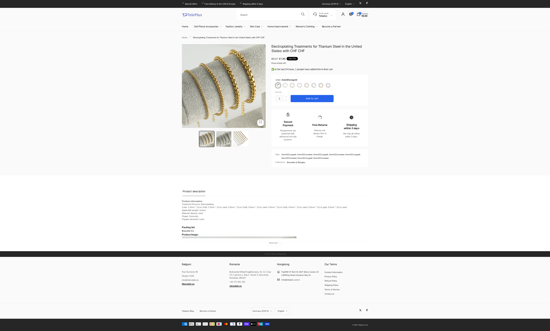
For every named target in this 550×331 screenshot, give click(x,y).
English (348, 4)
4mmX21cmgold (352, 154)
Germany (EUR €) (330, 4)
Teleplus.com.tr (363, 325)
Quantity (278, 92)
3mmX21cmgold (320, 154)
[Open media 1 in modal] (224, 86)
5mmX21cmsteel (321, 158)
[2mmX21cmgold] (278, 85)
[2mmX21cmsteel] (285, 85)
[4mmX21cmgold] (306, 85)
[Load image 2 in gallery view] (223, 139)
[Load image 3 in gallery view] (240, 139)
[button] (362, 15)
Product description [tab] (194, 191)
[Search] (303, 15)
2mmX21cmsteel (304, 154)
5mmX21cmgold (305, 158)
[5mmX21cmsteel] (328, 85)
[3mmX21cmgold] (292, 85)
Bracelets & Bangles (296, 162)
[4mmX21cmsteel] (313, 85)
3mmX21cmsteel (336, 154)
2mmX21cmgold (288, 154)
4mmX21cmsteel (289, 158)
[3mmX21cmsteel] (299, 85)
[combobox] (272, 15)
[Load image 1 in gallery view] (206, 139)
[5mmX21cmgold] (321, 85)
